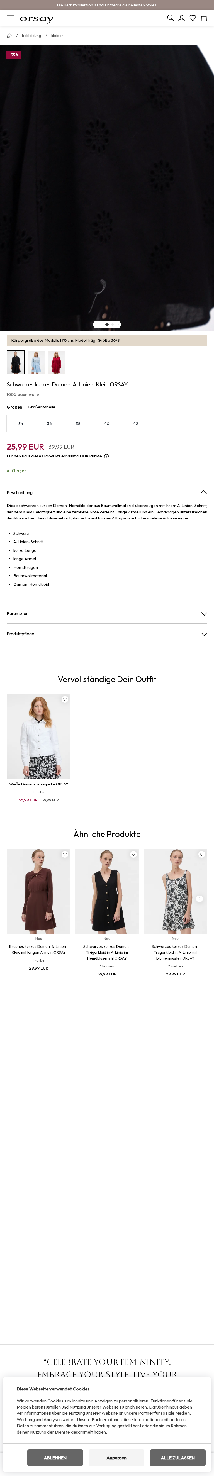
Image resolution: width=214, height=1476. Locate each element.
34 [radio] (20, 423)
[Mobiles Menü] (10, 18)
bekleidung (31, 35)
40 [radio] (107, 423)
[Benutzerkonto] (181, 18)
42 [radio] (135, 423)
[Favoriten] (192, 18)
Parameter (17, 613)
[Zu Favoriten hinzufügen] (65, 699)
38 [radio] (78, 423)
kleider (57, 35)
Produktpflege (20, 633)
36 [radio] (49, 423)
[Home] (9, 35)
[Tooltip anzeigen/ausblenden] (106, 456)
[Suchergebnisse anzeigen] (170, 18)
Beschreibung (20, 492)
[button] (107, 324)
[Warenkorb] (204, 18)
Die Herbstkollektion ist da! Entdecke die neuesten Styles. (107, 5)
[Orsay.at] (37, 18)
